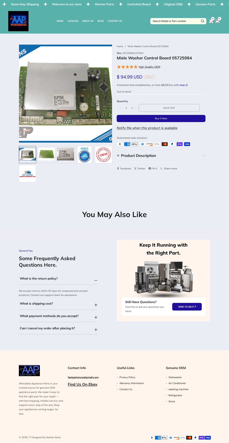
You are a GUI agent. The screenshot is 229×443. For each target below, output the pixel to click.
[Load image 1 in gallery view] (27, 154)
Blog (101, 21)
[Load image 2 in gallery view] (46, 154)
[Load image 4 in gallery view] (84, 154)
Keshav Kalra (53, 437)
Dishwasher (175, 377)
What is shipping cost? (36, 303)
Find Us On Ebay (82, 384)
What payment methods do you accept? (49, 316)
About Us (87, 21)
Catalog (73, 21)
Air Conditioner (177, 383)
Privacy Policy (127, 377)
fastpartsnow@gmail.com (83, 377)
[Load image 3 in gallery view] (65, 154)
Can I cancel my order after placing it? (47, 328)
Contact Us (115, 21)
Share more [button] (170, 168)
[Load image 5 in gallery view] (103, 154)
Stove (171, 401)
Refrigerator (175, 395)
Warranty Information (131, 383)
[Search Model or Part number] (202, 21)
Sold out (169, 107)
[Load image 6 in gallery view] (27, 173)
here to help (186, 306)
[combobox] (178, 21)
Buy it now (161, 118)
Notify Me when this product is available (147, 128)
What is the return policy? (39, 278)
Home (60, 21)
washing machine (178, 389)
